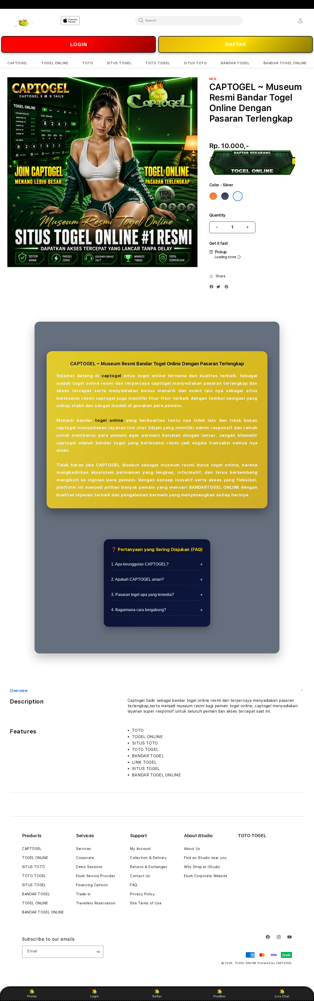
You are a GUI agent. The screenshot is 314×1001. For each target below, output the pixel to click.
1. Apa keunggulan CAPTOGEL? (140, 564)
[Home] (24, 20)
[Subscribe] (97, 952)
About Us (192, 849)
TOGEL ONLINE (35, 858)
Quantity (217, 215)
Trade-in (83, 894)
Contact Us (140, 876)
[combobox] (189, 20)
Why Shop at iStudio (202, 867)
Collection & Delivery (148, 858)
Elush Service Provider (95, 876)
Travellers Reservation (95, 903)
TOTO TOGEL (34, 876)
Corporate (85, 858)
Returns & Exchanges (148, 867)
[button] (17, 63)
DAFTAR (235, 44)
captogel (111, 375)
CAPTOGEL (31, 849)
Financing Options (92, 885)
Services (83, 849)
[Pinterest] (227, 287)
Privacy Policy (142, 894)
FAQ (133, 885)
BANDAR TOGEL (36, 894)
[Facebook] (212, 287)
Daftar (157, 996)
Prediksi (219, 996)
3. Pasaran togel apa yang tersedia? (142, 594)
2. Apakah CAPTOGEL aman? (137, 579)
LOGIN (78, 44)
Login (94, 996)
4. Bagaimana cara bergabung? (138, 610)
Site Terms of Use (145, 903)
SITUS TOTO (33, 867)
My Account (140, 849)
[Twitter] (219, 287)
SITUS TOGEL (34, 885)
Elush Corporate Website (205, 876)
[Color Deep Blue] (225, 196)
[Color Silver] (238, 196)
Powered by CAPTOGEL (275, 963)
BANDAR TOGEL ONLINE (43, 912)
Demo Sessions (89, 867)
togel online (109, 420)
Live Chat (282, 996)
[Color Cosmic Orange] (213, 196)
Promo (32, 996)
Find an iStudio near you (205, 858)
